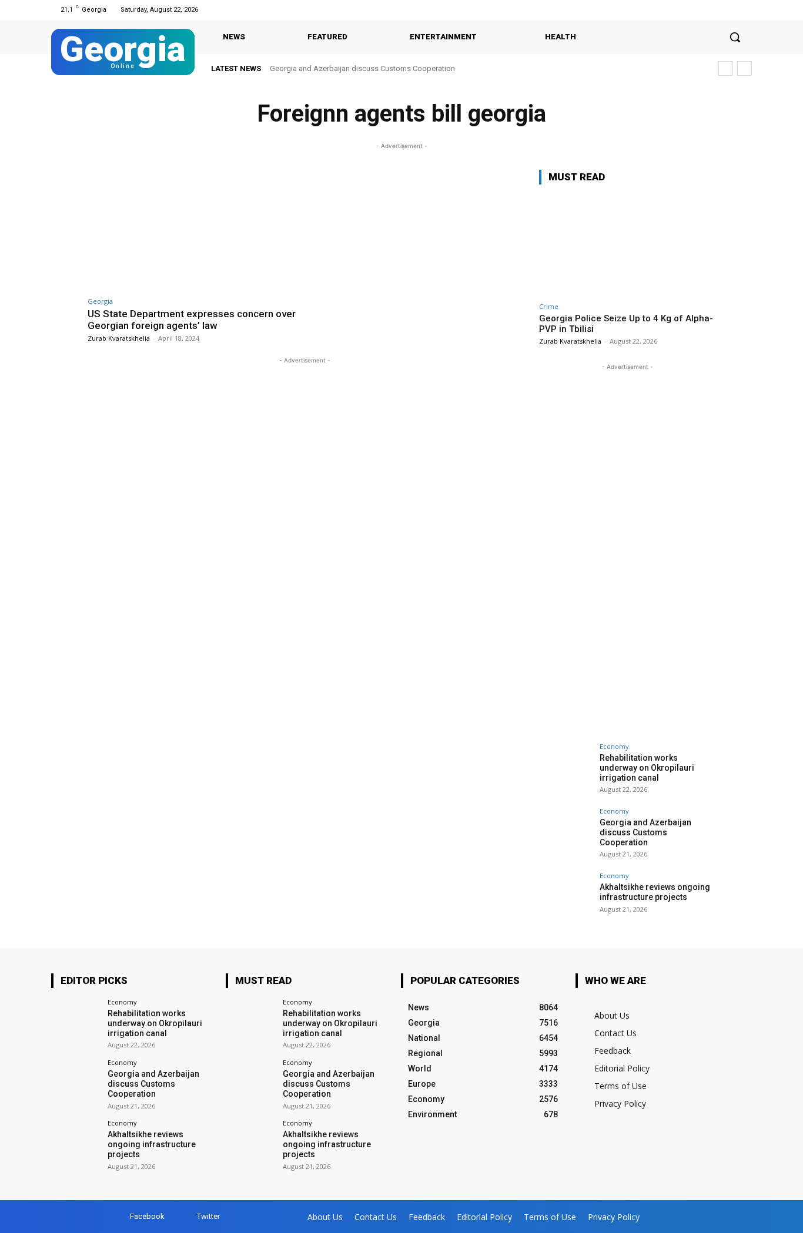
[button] (735, 37)
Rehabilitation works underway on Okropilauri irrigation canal (647, 767)
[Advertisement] (627, 549)
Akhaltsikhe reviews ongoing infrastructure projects (655, 892)
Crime (548, 306)
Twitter (208, 1216)
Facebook (147, 1216)
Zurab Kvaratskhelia (119, 338)
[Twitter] (744, 9)
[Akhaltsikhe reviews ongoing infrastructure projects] (565, 898)
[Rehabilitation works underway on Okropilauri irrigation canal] (565, 769)
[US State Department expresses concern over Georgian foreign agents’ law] (193, 230)
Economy (614, 746)
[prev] (725, 68)
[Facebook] (729, 9)
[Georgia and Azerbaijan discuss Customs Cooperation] (565, 834)
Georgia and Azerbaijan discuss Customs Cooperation (362, 68)
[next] (744, 68)
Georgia (100, 301)
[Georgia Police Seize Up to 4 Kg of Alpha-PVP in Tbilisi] (627, 245)
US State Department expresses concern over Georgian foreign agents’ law (192, 319)
